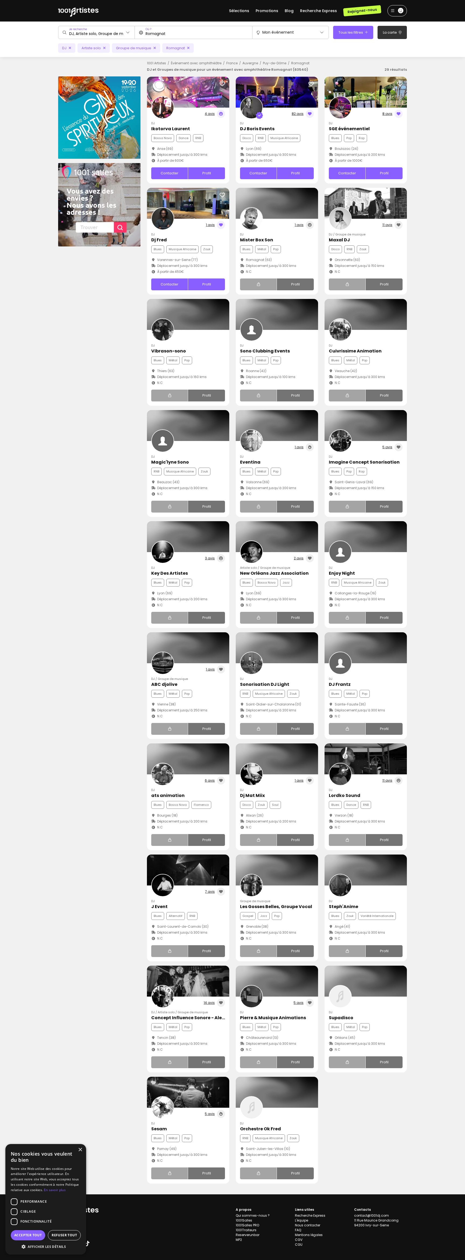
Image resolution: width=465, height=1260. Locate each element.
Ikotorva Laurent (170, 129)
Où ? (148, 29)
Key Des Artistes (169, 573)
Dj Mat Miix (252, 795)
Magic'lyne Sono (170, 462)
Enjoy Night (342, 573)
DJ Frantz (340, 684)
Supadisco (341, 1018)
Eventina (250, 462)
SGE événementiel (349, 129)
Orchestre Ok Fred (260, 1129)
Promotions (267, 10)
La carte (390, 32)
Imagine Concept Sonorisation (364, 462)
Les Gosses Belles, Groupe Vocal (276, 906)
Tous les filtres (351, 32)
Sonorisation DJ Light (264, 684)
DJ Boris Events (257, 129)
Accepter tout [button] (28, 1235)
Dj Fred (159, 240)
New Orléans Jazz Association (274, 573)
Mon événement (278, 32)
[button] (46, 1246)
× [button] (80, 1150)
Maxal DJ (339, 240)
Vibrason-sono (168, 351)
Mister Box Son (256, 240)
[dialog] (45, 1199)
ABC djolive (164, 684)
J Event (159, 906)
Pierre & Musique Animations (273, 1018)
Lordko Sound (344, 795)
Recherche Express (318, 10)
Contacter (169, 173)
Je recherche (78, 29)
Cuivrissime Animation (355, 351)
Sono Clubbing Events (265, 351)
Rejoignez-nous (362, 11)
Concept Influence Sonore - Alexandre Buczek (203, 1018)
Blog (289, 10)
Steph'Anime (343, 906)
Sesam (159, 1129)
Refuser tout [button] (64, 1235)
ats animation (168, 795)
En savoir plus (55, 1190)
